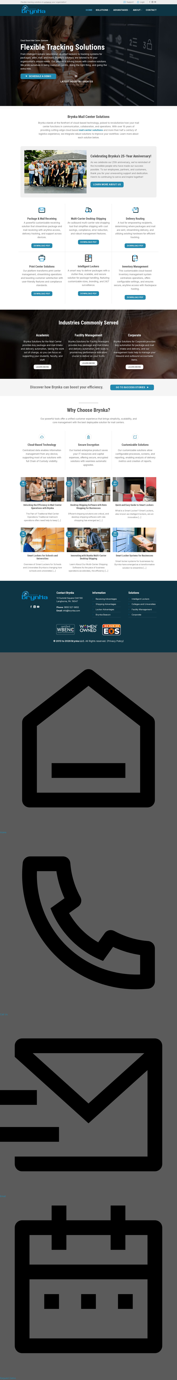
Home (89, 10)
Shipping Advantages (106, 604)
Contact (151, 10)
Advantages (120, 10)
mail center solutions (91, 130)
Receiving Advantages (106, 599)
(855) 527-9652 (71, 607)
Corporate (136, 614)
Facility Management (142, 609)
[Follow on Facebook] (150, 2)
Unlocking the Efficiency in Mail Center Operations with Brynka (42, 506)
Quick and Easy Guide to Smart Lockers (134, 505)
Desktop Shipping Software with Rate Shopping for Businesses (88, 506)
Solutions (102, 10)
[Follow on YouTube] (155, 2)
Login (142, 2)
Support (130, 2)
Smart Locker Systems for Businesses (134, 555)
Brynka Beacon (103, 614)
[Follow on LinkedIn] (152, 2)
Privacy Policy (115, 641)
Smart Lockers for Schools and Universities (42, 557)
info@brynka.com (71, 610)
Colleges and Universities (144, 604)
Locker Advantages (105, 609)
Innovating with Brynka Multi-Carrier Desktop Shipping (88, 557)
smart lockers (69, 54)
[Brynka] (33, 10)
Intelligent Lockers (140, 599)
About (137, 10)
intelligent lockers (35, 54)
